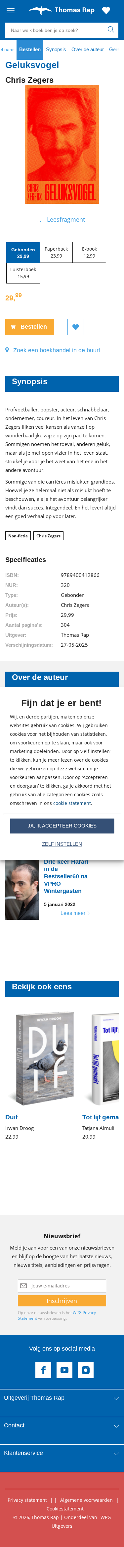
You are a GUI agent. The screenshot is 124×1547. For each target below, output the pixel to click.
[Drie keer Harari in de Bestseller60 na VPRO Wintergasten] (52, 888)
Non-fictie (18, 536)
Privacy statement (27, 1500)
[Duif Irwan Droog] (39, 1075)
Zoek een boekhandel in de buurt (56, 350)
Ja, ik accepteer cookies (62, 826)
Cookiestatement (65, 1508)
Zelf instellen (62, 844)
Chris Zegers (48, 536)
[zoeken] (112, 30)
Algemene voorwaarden (86, 1500)
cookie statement (72, 803)
